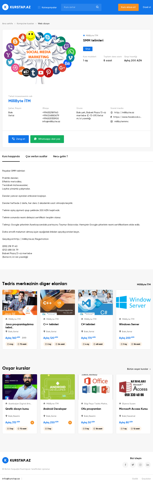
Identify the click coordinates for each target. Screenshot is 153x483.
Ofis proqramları (91, 408)
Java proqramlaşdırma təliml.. (19, 326)
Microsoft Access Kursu (133, 408)
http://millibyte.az (124, 112)
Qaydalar (146, 479)
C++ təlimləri (51, 324)
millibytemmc (121, 121)
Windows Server (129, 324)
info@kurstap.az (11, 479)
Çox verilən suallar (36, 156)
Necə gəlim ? (60, 156)
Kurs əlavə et (128, 7)
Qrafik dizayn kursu (17, 408)
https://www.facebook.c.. (127, 117)
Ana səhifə (7, 24)
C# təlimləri (88, 324)
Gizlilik (135, 479)
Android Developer (54, 408)
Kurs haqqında (11, 156)
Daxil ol (147, 7)
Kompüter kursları (25, 24)
